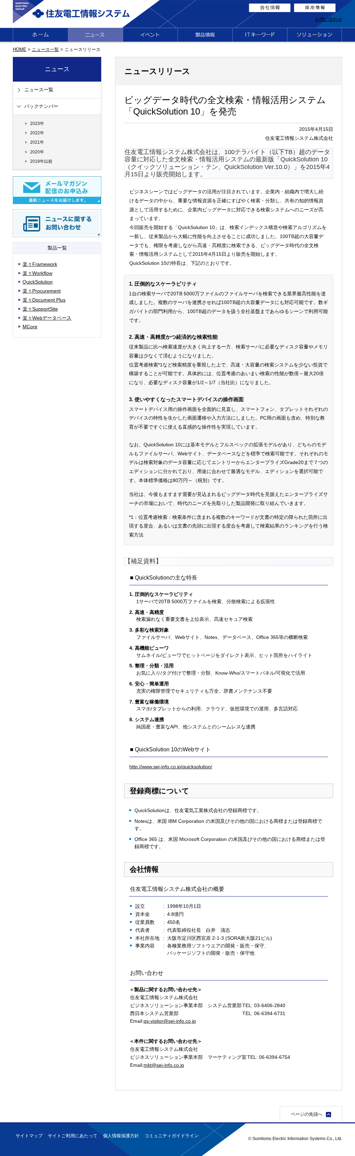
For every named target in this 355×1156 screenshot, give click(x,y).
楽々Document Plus (44, 300)
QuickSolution (38, 282)
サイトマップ (29, 1135)
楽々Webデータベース (47, 318)
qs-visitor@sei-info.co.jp (170, 1021)
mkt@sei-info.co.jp (164, 1065)
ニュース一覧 (45, 49)
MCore (30, 326)
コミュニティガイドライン (172, 1135)
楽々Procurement (42, 291)
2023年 (37, 123)
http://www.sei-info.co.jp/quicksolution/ (170, 766)
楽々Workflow (37, 273)
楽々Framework (40, 264)
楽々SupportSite (40, 309)
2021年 (37, 142)
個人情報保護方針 (121, 1135)
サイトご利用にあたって (72, 1135)
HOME (19, 49)
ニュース (57, 69)
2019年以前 (41, 161)
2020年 (37, 152)
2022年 (37, 132)
